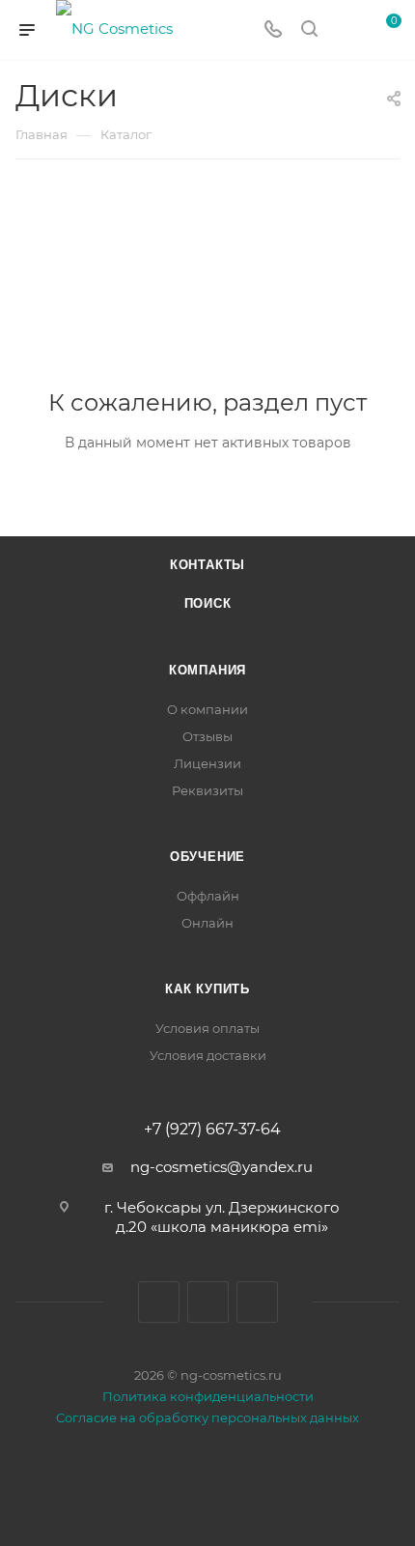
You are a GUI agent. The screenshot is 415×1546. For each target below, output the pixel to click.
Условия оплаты (207, 1028)
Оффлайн (208, 895)
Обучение (207, 856)
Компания (207, 670)
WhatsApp (257, 1302)
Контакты (207, 565)
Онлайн (207, 922)
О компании (207, 709)
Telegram (208, 1302)
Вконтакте (159, 1302)
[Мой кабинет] (345, 30)
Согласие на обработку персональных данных (207, 1417)
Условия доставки (208, 1055)
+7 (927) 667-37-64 (212, 1129)
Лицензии (207, 763)
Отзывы (207, 736)
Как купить (207, 989)
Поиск (208, 603)
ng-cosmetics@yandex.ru (221, 1167)
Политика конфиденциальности (208, 1396)
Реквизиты (207, 790)
